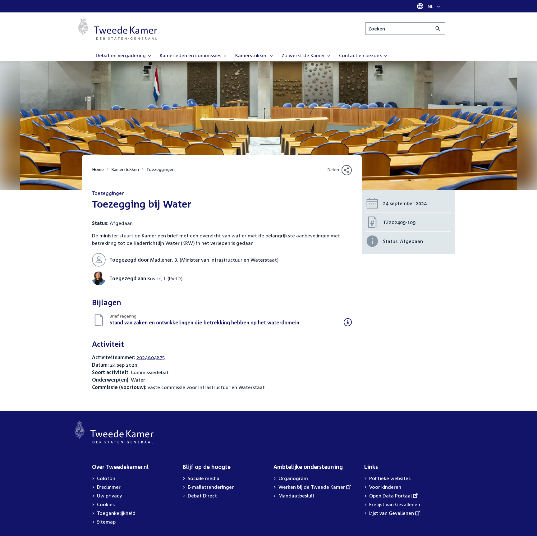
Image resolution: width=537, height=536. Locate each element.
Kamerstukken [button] (252, 55)
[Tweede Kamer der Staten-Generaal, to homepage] (117, 28)
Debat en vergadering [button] (121, 55)
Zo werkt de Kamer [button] (304, 55)
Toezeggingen (160, 169)
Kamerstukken (125, 169)
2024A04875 (150, 357)
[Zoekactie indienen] (438, 28)
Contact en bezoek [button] (361, 55)
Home (98, 169)
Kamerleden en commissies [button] (191, 55)
